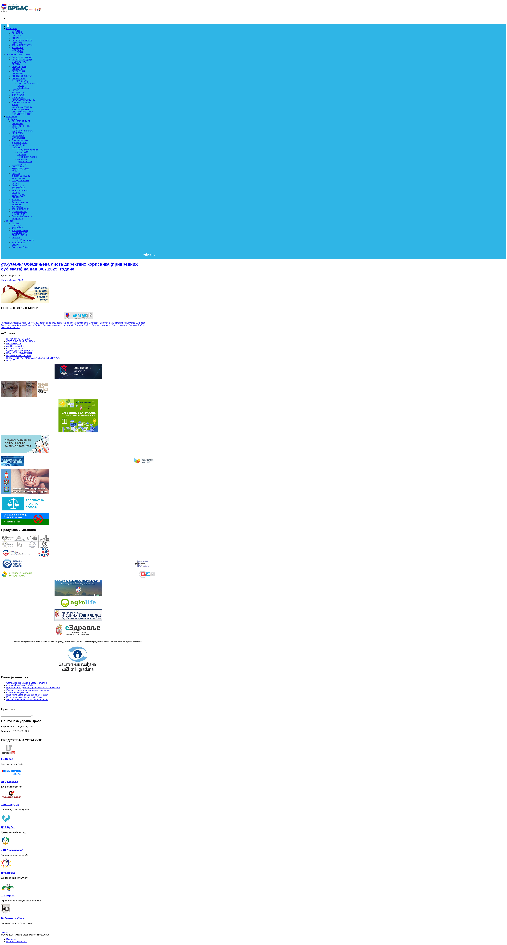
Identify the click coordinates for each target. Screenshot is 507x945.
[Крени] (32, 715)
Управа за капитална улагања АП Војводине (28, 690)
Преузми (12, 280)
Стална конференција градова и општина (26, 683)
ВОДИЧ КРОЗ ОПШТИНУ (18, 355)
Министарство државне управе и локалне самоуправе (33, 688)
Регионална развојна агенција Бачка (24, 697)
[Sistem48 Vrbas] (78, 318)
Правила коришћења (16, 942)
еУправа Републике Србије (19, 685)
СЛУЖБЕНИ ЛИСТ (15, 348)
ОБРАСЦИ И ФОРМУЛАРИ (19, 351)
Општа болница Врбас (17, 692)
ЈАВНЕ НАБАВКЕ (15, 346)
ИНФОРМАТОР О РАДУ (18, 339)
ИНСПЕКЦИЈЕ (13, 344)
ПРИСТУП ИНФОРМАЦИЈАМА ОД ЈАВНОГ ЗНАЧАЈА (33, 358)
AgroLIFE (10, 360)
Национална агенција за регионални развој (27, 695)
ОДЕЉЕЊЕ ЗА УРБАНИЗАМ (20, 341)
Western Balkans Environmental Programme (27, 699)
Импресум (11, 939)
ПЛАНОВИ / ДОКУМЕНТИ (19, 353)
